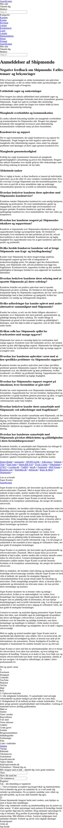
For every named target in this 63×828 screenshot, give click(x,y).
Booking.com (6, 470)
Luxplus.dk (13, 467)
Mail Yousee (54, 467)
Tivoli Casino (41, 464)
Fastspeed (42, 467)
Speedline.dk (21, 470)
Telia (2, 464)
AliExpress (47, 462)
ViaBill (24, 467)
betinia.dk (33, 470)
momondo (19, 462)
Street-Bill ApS (26, 464)
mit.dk (33, 467)
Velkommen (55, 464)
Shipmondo (5, 472)
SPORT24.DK (33, 462)
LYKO (3, 467)
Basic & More (46, 470)
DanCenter (12, 464)
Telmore (58, 462)
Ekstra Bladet (6, 462)
